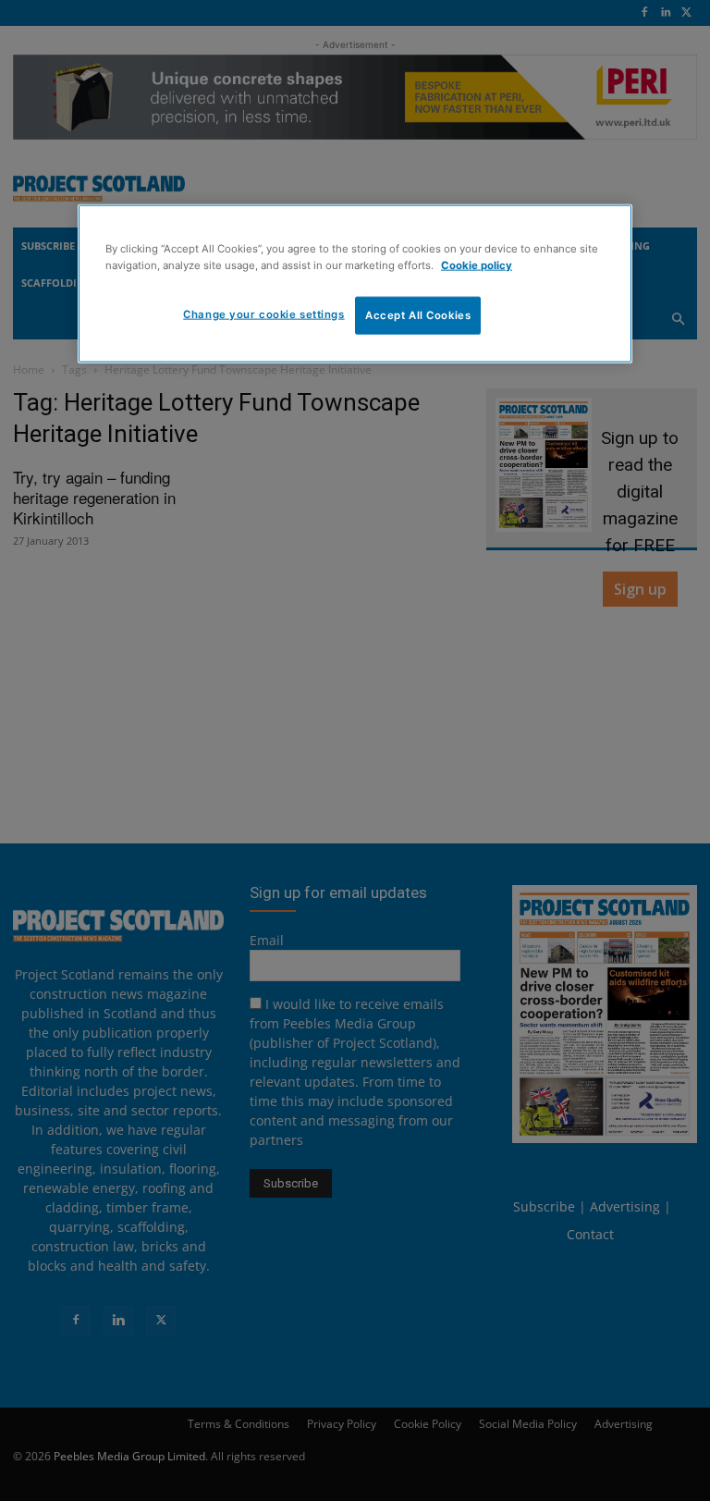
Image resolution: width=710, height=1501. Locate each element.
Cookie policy (476, 264)
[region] (355, 283)
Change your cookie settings (263, 313)
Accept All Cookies (418, 314)
